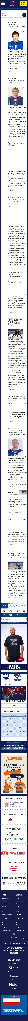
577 (25, 603)
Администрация (6, 898)
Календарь (18, 906)
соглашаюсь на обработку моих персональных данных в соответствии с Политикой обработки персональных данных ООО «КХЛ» (13, 1010)
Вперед (16, 607)
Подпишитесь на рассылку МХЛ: (11, 996)
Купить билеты (23, 3)
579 (13, 605)
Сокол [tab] (14, 705)
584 (12, 607)
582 (22, 605)
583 (25, 605)
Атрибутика (19, 911)
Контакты (4, 911)
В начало (10, 603)
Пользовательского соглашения (9, 1009)
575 (19, 603)
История (4, 901)
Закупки (4, 906)
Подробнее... (12, 72)
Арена (3, 909)
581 (19, 605)
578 (10, 605)
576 (22, 603)
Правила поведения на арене (7, 915)
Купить (21, 659)
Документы (5, 903)
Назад (15, 603)
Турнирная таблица (20, 909)
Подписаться (11, 1004)
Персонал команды (20, 903)
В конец (21, 607)
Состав (17, 898)
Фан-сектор (19, 914)
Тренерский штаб (20, 901)
